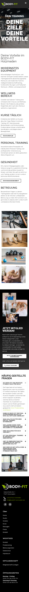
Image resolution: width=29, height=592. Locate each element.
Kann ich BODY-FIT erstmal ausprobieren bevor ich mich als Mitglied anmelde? (13, 415)
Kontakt (5, 532)
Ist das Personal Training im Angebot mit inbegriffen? (13, 437)
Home (5, 515)
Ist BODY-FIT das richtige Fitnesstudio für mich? (12, 383)
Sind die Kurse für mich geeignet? (12, 431)
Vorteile (5, 521)
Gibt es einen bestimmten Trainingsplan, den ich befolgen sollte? (12, 443)
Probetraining (7, 545)
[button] (14, 383)
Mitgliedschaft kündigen (10, 565)
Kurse (4, 524)
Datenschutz (7, 551)
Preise (5, 529)
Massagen (6, 526)
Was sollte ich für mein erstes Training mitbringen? (12, 420)
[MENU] (26, 3)
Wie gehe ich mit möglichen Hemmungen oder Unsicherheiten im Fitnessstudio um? (13, 449)
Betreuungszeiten (8, 548)
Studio (5, 518)
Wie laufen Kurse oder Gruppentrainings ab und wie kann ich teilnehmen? (13, 426)
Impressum (6, 553)
